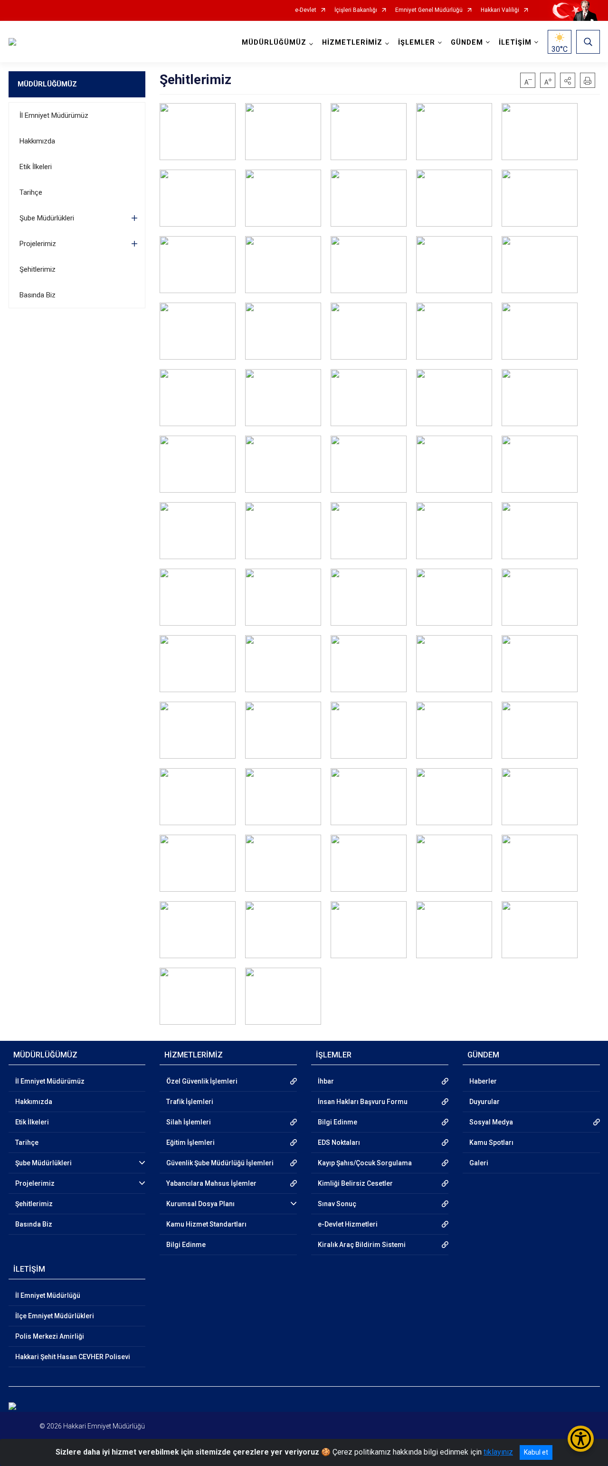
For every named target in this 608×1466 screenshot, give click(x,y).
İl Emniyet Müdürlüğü (47, 1295)
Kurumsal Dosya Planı (200, 1204)
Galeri (478, 1163)
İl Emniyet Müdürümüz (53, 115)
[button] (567, 80)
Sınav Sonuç (337, 1204)
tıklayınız (498, 1451)
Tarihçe (30, 192)
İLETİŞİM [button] (515, 42)
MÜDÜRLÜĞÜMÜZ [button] (274, 42)
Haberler (483, 1081)
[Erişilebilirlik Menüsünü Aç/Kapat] (581, 1439)
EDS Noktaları (339, 1142)
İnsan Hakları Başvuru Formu (363, 1101)
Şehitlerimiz (37, 269)
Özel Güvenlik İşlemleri (202, 1081)
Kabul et (536, 1452)
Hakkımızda (37, 141)
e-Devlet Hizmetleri (348, 1224)
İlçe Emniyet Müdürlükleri (54, 1316)
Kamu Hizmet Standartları (206, 1224)
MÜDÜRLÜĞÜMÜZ (47, 84)
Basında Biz (37, 295)
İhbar (326, 1081)
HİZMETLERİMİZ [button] (352, 42)
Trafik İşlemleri (189, 1101)
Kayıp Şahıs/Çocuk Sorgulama (365, 1163)
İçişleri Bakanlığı (355, 10)
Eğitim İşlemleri (190, 1142)
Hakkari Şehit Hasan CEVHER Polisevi (72, 1357)
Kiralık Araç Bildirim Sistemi (362, 1244)
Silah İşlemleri (188, 1122)
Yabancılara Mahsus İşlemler (211, 1183)
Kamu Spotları (491, 1142)
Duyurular (484, 1101)
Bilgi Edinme (186, 1244)
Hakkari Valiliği (500, 10)
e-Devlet (305, 10)
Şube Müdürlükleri (46, 218)
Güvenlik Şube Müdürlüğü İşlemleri (220, 1163)
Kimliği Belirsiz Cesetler (355, 1183)
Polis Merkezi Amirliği (49, 1336)
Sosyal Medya (491, 1122)
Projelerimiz (37, 243)
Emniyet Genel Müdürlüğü (429, 10)
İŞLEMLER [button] (416, 42)
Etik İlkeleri (35, 166)
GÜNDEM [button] (467, 42)
